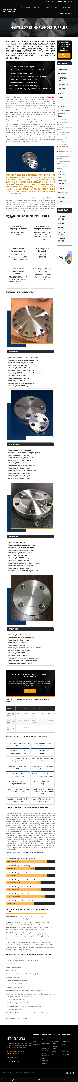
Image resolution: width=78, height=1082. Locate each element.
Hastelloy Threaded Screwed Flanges (64, 143)
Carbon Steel (63, 85)
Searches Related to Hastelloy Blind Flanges (27, 82)
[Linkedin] (73, 1073)
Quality (55, 7)
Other (60, 202)
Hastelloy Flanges (64, 120)
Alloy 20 (61, 184)
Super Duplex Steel (63, 79)
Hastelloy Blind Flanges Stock (22, 73)
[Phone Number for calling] (13, 1079)
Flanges (60, 116)
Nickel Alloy (62, 93)
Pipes (59, 178)
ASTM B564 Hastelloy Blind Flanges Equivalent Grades (31, 76)
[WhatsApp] (65, 1079)
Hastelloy (61, 107)
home (21, 7)
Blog (61, 13)
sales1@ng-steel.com (17, 1051)
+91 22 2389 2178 (14, 1057)
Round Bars (62, 180)
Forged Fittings (63, 113)
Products (36, 7)
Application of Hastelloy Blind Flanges (25, 86)
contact (67, 13)
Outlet (60, 228)
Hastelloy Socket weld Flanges (63, 133)
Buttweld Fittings (64, 110)
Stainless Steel (63, 69)
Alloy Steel (62, 89)
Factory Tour (66, 7)
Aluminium (61, 197)
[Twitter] (70, 1073)
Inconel (61, 98)
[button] (30, 691)
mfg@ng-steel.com (13, 1053)
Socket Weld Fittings (63, 233)
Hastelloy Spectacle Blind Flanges (64, 153)
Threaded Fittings (61, 240)
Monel (60, 102)
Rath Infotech (34, 1072)
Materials (46, 7)
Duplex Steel (62, 74)
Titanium (61, 188)
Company (28, 7)
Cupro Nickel (63, 193)
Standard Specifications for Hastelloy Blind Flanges (30, 70)
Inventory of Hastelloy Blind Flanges (24, 79)
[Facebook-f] (63, 1073)
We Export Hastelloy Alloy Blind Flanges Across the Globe (32, 89)
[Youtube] (67, 1073)
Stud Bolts (61, 175)
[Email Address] (39, 1079)
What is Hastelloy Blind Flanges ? (23, 67)
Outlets (60, 172)
